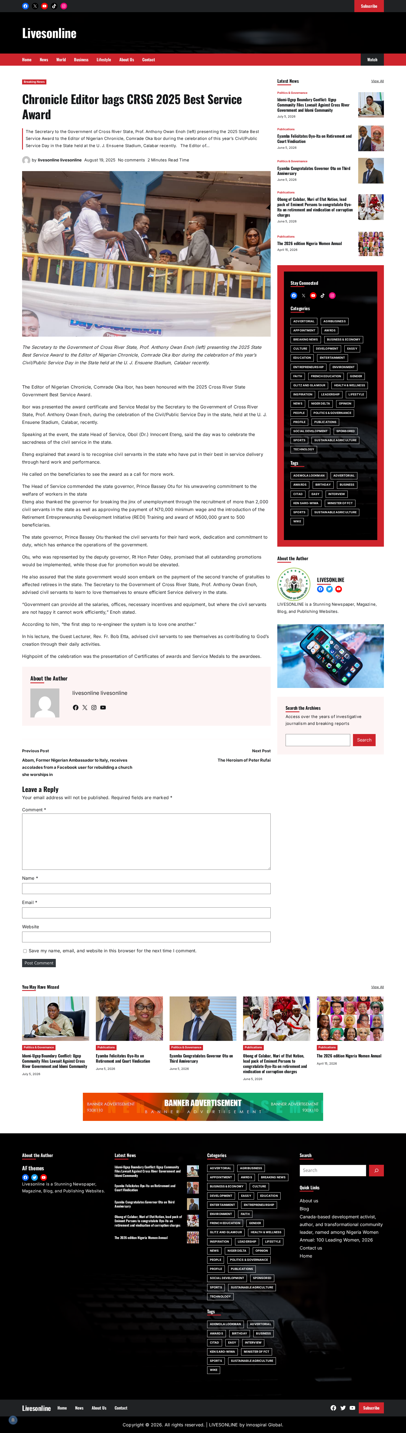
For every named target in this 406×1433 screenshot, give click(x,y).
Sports (299, 440)
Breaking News (34, 82)
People (299, 412)
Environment (344, 367)
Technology (303, 449)
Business (347, 484)
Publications (286, 129)
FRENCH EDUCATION (326, 376)
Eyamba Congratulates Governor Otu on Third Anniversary (313, 170)
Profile (299, 422)
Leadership (330, 394)
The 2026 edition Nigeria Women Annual (309, 243)
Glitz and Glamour (309, 385)
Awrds (330, 330)
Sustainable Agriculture (335, 440)
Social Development (310, 431)
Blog (304, 1208)
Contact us (311, 1248)
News (297, 403)
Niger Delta (320, 403)
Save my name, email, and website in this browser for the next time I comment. (113, 950)
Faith (297, 376)
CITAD (298, 494)
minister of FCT (340, 503)
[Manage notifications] (13, 1420)
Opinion (345, 403)
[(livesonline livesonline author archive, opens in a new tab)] (26, 163)
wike (297, 521)
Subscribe (371, 1408)
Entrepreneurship (308, 367)
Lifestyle (356, 394)
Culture (300, 348)
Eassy (352, 348)
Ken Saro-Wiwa (305, 503)
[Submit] (376, 1170)
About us (309, 1200)
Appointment (304, 330)
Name (30, 878)
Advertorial (304, 321)
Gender (356, 376)
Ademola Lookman (309, 475)
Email (29, 902)
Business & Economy (344, 339)
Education (302, 358)
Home (306, 1256)
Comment (34, 809)
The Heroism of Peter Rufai (244, 760)
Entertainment (332, 358)
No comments (131, 160)
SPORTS (299, 512)
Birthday (323, 484)
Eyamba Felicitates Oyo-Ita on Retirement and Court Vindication (314, 138)
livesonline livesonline (60, 160)
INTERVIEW (336, 494)
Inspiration (302, 394)
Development (327, 348)
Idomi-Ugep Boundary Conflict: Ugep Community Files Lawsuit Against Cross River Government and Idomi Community (313, 104)
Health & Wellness (349, 385)
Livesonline (49, 32)
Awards (300, 484)
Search (364, 740)
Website (30, 926)
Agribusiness (334, 321)
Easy (316, 494)
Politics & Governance (292, 93)
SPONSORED (345, 431)
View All (377, 81)
